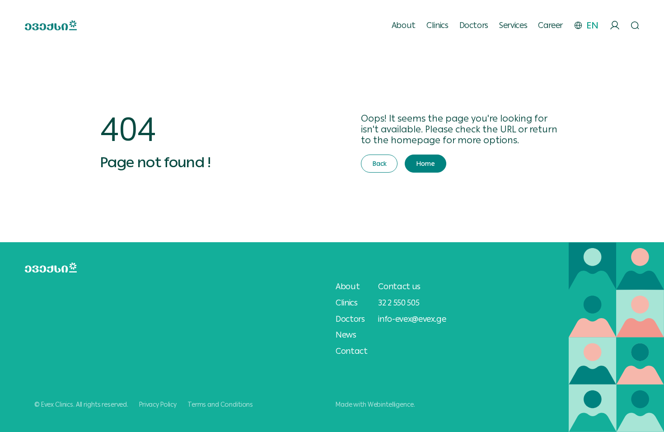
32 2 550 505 (398, 302)
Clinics (437, 25)
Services (513, 25)
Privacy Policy (158, 404)
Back (379, 164)
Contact (351, 351)
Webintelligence (391, 404)
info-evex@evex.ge (412, 319)
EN (592, 25)
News (346, 334)
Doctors (473, 25)
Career (550, 25)
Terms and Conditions (220, 404)
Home (425, 164)
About (404, 25)
